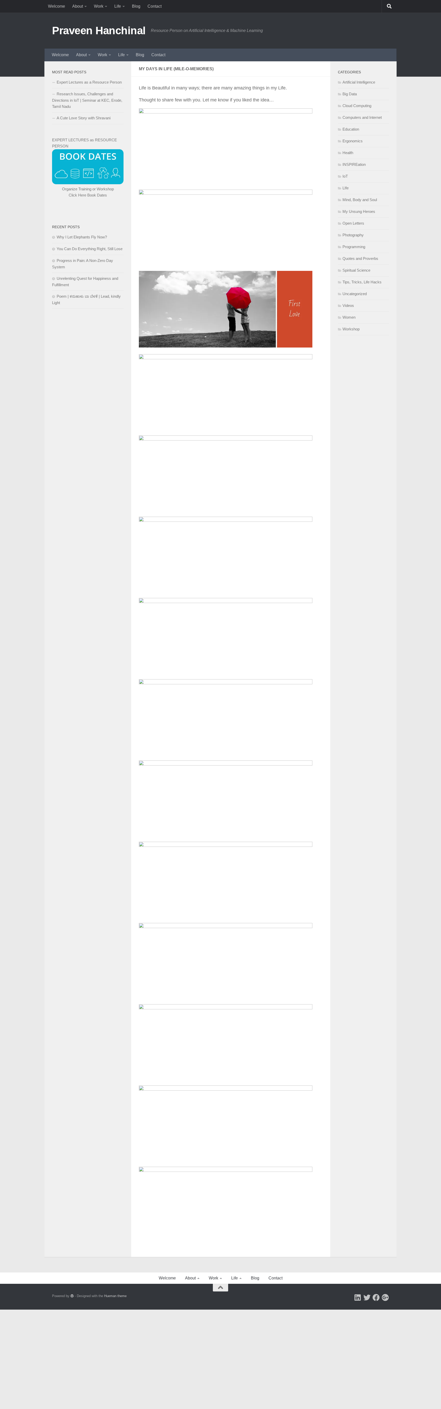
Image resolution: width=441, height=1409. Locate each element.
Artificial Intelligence (358, 82)
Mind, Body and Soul (359, 200)
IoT (345, 176)
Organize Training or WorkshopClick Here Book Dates (88, 192)
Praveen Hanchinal (99, 31)
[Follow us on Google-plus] (385, 1297)
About (77, 6)
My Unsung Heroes (358, 211)
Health (347, 153)
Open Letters (353, 223)
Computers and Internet (362, 117)
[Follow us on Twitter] (367, 1297)
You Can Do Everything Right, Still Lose (89, 249)
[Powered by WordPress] (72, 1296)
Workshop (351, 329)
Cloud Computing (356, 105)
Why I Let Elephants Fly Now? (82, 237)
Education (350, 129)
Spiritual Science (356, 270)
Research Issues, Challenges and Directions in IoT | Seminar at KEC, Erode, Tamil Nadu (87, 100)
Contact (155, 6)
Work (98, 6)
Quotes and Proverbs (360, 258)
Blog (136, 6)
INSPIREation (354, 164)
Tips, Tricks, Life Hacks (362, 282)
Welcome (56, 6)
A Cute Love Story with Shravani (84, 118)
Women (349, 317)
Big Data (349, 94)
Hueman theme (115, 1296)
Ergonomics (352, 141)
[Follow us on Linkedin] (357, 1297)
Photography (353, 235)
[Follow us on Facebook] (376, 1297)
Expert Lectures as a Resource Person (89, 82)
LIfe (345, 188)
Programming (353, 247)
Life (117, 6)
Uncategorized (354, 294)
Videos (348, 305)
